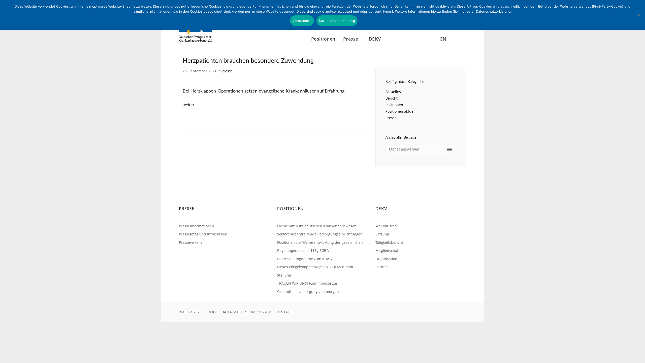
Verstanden (302, 21)
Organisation (386, 258)
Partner (381, 266)
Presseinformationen (196, 226)
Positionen (323, 39)
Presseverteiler (191, 242)
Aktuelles (393, 91)
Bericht (391, 98)
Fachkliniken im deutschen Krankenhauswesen (317, 226)
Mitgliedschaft (387, 250)
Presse (227, 71)
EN (443, 39)
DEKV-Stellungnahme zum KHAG (304, 258)
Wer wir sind (386, 226)
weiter (189, 105)
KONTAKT (284, 312)
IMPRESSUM (261, 312)
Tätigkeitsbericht (389, 242)
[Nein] (638, 14)
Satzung (382, 234)
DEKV (212, 312)
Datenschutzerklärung (337, 21)
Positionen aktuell (400, 111)
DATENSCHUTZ (233, 312)
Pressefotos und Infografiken (203, 234)
